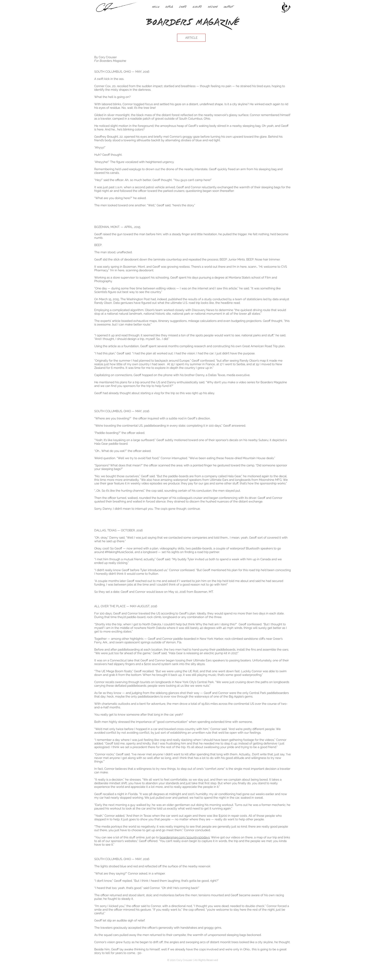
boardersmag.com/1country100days (185, 837)
